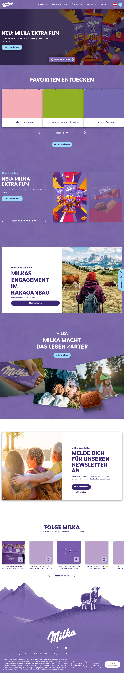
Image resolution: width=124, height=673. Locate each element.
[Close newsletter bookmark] (121, 272)
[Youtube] (66, 648)
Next (45, 220)
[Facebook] (62, 648)
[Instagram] (58, 648)
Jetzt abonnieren (81, 487)
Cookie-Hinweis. (58, 669)
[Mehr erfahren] (92, 280)
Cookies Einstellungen (79, 664)
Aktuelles (90, 4)
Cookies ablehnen (96, 664)
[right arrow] (73, 59)
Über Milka (76, 4)
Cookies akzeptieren (112, 664)
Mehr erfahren (35, 303)
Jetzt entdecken (12, 47)
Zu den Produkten (62, 144)
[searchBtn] (120, 5)
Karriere (104, 4)
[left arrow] (52, 59)
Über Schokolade (59, 4)
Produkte (41, 4)
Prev (2, 220)
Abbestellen (81, 492)
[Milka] (8, 5)
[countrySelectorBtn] (115, 5)
